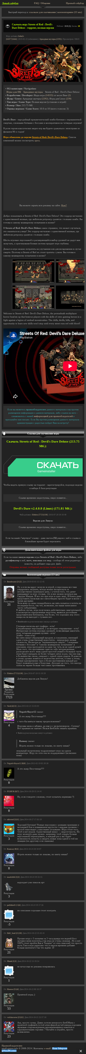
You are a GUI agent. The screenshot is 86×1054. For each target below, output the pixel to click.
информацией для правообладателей (53, 416)
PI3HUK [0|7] (13, 791)
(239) (68, 99)
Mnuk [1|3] (11, 961)
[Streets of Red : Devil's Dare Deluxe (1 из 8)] (33, 282)
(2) (69, 95)
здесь (37, 140)
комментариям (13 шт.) (69, 12)
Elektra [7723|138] (40, 515)
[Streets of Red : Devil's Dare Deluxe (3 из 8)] (33, 308)
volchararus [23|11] (15, 1017)
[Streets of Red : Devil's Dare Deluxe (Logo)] (43, 81)
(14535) (49, 95)
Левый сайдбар (10, 3)
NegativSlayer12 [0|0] (16, 763)
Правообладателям (12, 1046)
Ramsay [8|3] (12, 849)
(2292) (45, 99)
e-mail (47, 1048)
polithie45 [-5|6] (13, 905)
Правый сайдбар (75, 3)
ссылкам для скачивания (42, 12)
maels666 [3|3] (13, 877)
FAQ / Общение (42, 3)
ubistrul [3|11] (13, 819)
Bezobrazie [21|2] (14, 582)
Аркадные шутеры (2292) (50, 39)
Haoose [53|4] (13, 989)
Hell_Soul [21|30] (14, 933)
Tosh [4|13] (11, 706)
